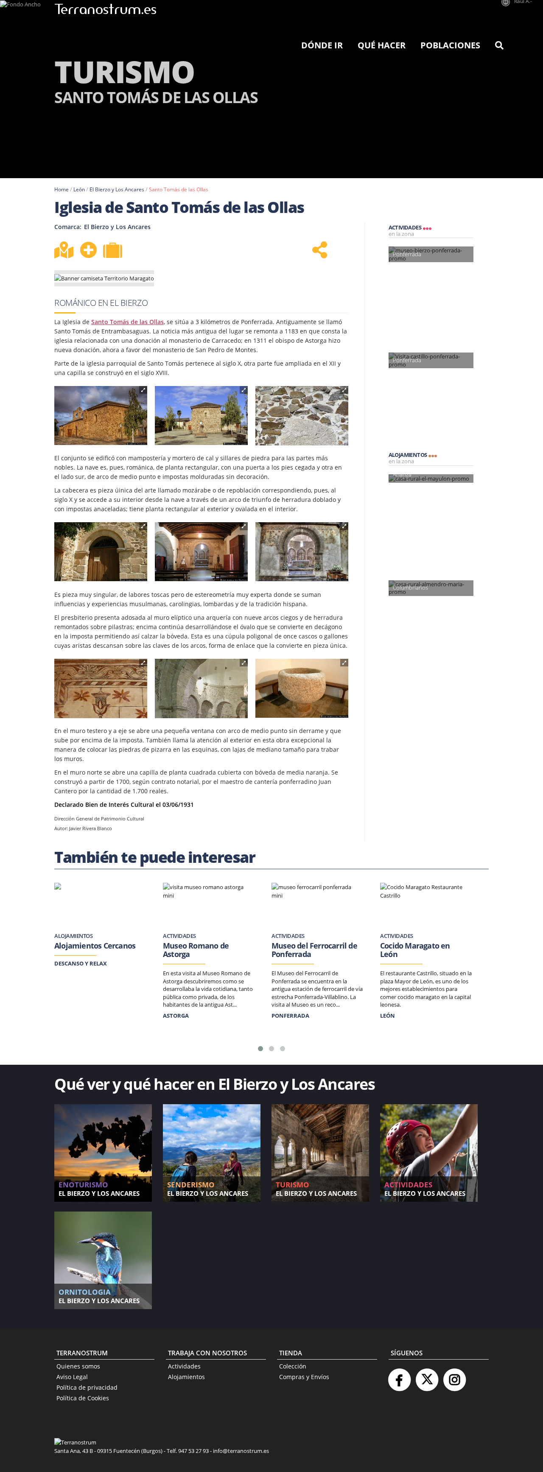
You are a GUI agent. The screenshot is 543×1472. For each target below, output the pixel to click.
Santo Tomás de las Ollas (178, 189)
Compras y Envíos (304, 1377)
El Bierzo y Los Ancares (117, 189)
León (79, 189)
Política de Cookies (82, 1398)
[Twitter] (426, 1376)
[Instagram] (454, 1376)
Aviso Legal (72, 1377)
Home (61, 189)
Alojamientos (186, 1377)
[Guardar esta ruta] (88, 249)
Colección (292, 1366)
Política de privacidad (87, 1387)
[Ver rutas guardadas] (113, 251)
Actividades (184, 1366)
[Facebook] (399, 1376)
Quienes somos (78, 1366)
